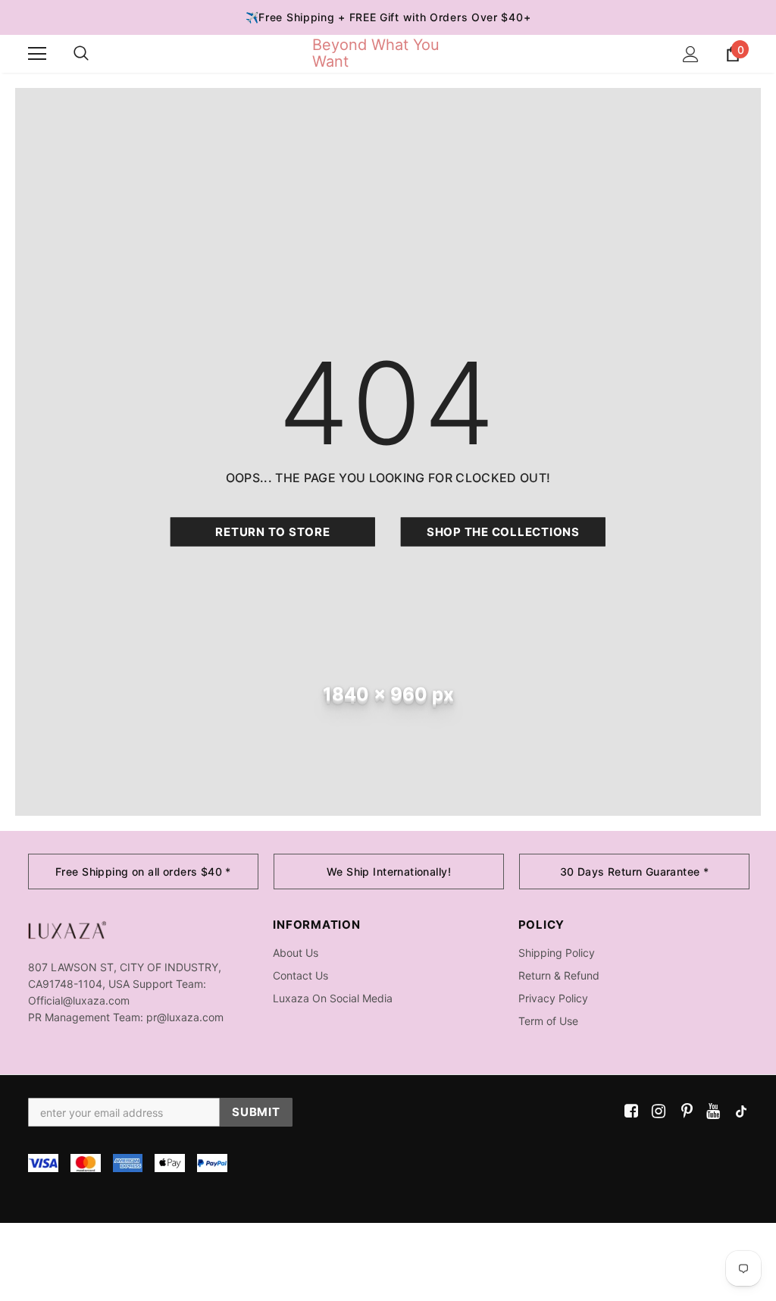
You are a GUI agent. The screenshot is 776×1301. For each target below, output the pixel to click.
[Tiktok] (737, 1111)
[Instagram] (655, 1111)
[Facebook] (628, 1111)
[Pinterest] (683, 1111)
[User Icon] (691, 54)
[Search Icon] (81, 53)
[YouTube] (710, 1111)
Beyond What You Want (376, 53)
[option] (143, 871)
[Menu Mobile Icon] (37, 54)
